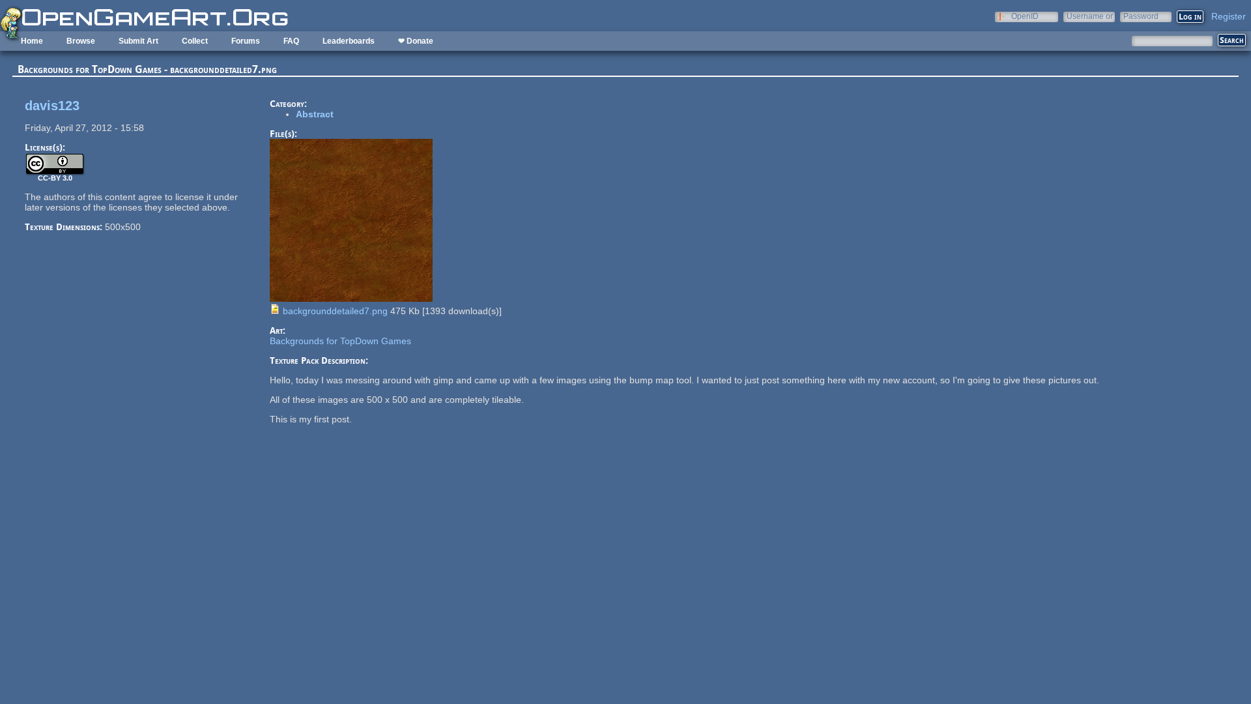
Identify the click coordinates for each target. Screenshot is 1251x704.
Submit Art (138, 41)
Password (1140, 16)
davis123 (52, 105)
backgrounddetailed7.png (335, 311)
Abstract (315, 114)
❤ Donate (415, 41)
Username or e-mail (1090, 16)
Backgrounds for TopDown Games (340, 341)
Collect (195, 41)
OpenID (1025, 16)
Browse (80, 41)
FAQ (291, 41)
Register (1228, 16)
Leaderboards (349, 41)
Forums (245, 41)
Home (32, 41)
